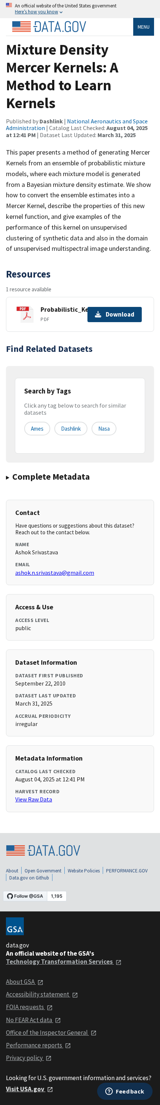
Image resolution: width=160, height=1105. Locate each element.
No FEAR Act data (29, 1020)
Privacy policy (25, 1058)
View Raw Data (33, 799)
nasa (104, 428)
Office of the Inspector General (47, 1032)
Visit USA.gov (25, 1089)
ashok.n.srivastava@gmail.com (54, 572)
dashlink (71, 428)
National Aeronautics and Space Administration (77, 124)
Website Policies (84, 871)
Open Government (43, 871)
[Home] (49, 27)
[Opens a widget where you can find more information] (125, 1092)
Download (120, 314)
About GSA (21, 982)
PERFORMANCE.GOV (127, 871)
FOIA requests (25, 1007)
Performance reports (34, 1045)
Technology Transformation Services (60, 961)
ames (37, 428)
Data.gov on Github (29, 878)
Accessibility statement (38, 994)
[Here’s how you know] (80, 9)
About (12, 871)
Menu (144, 26)
